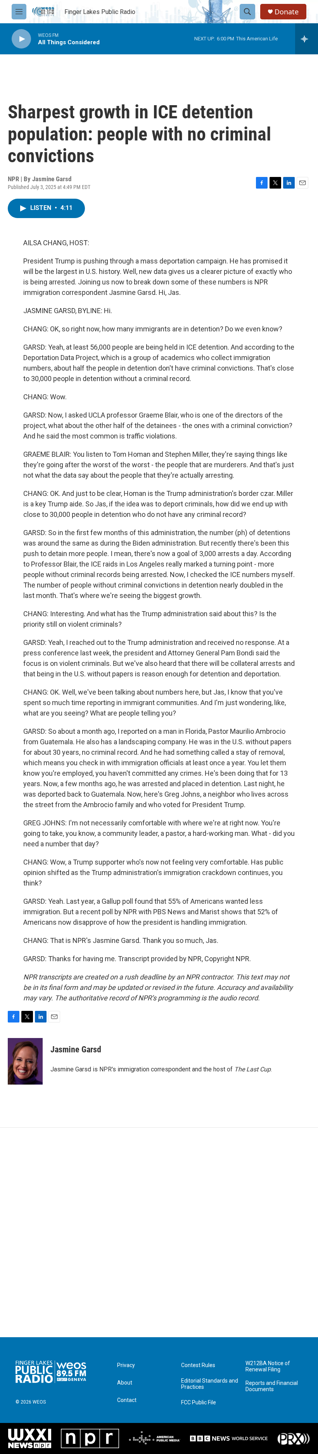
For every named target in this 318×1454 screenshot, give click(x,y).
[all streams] (306, 38)
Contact (127, 1400)
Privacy (126, 1365)
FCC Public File (198, 1402)
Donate (287, 12)
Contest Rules (198, 1365)
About (124, 1383)
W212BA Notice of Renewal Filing (267, 1366)
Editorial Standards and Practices (209, 1384)
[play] (21, 39)
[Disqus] (159, 1232)
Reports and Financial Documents (271, 1386)
